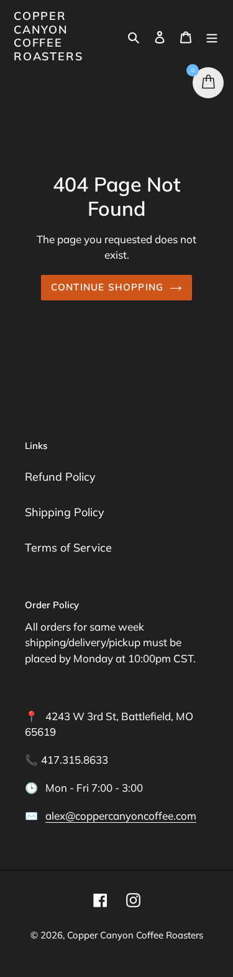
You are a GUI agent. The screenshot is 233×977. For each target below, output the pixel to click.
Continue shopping (107, 287)
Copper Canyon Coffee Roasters (48, 36)
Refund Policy (60, 477)
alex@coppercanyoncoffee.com (120, 815)
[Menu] (212, 36)
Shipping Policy (64, 512)
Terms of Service (68, 547)
